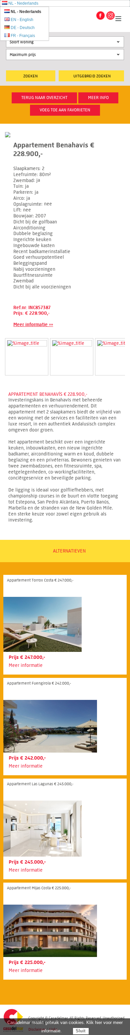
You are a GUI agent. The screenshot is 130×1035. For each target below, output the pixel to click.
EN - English (22, 19)
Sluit (80, 1030)
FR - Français (23, 35)
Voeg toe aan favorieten (65, 110)
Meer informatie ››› (33, 324)
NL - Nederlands (23, 3)
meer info (98, 97)
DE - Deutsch (23, 27)
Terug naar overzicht (44, 97)
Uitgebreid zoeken (92, 75)
